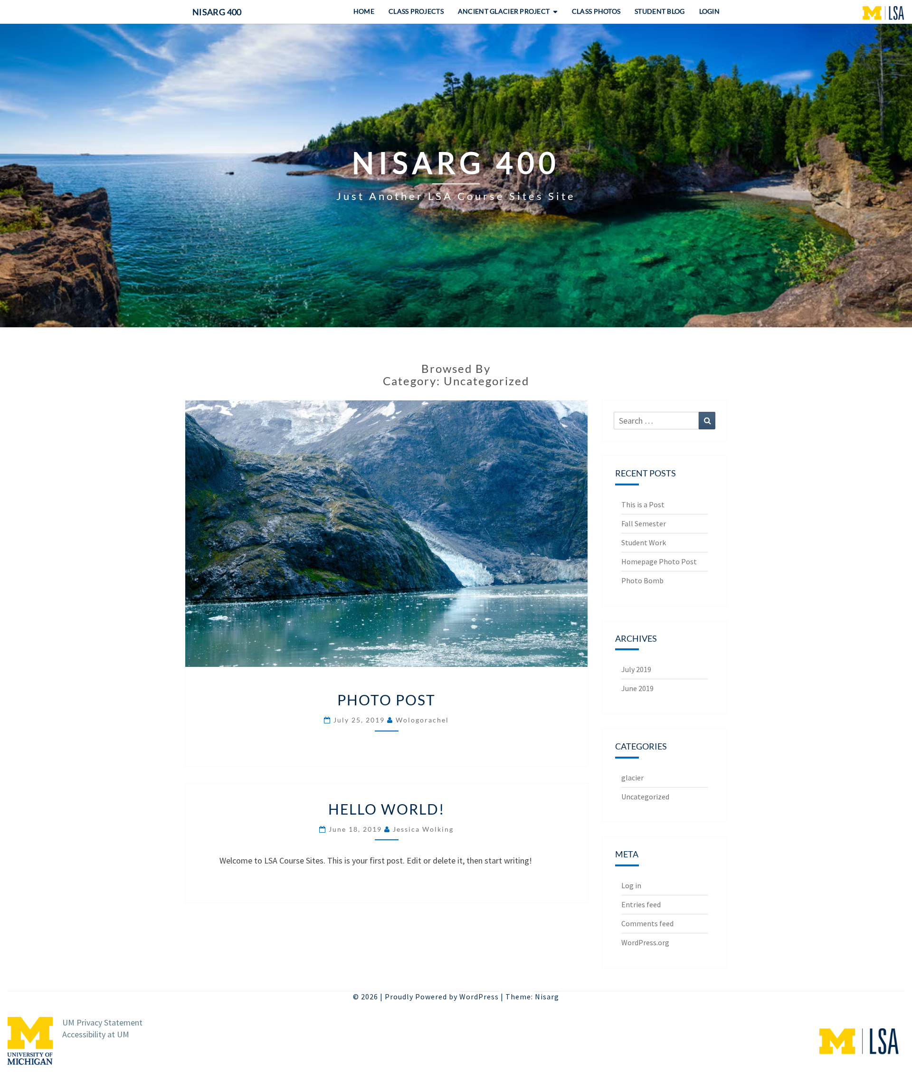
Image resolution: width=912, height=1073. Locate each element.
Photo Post (386, 699)
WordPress (479, 996)
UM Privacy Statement (102, 1022)
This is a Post (643, 504)
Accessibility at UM (95, 1034)
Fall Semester (643, 523)
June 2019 (637, 688)
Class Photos (596, 11)
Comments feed (647, 923)
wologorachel (422, 720)
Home (363, 11)
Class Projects (416, 11)
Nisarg (547, 996)
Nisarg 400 (217, 12)
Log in (631, 885)
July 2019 (636, 669)
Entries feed (641, 904)
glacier (632, 777)
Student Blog (659, 11)
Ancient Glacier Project (504, 11)
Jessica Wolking (423, 829)
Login (709, 11)
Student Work (643, 542)
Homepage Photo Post (659, 561)
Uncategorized (645, 796)
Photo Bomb (642, 580)
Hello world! (386, 808)
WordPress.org (645, 942)
